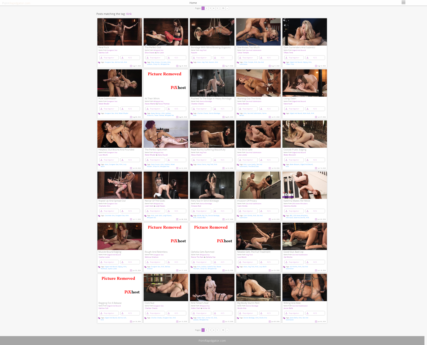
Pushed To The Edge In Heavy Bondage (211, 98)
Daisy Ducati (163, 155)
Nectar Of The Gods (155, 201)
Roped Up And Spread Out (112, 201)
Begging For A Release (110, 303)
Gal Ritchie (288, 257)
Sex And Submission (253, 50)
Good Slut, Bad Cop (293, 252)
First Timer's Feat (199, 303)
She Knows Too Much (248, 47)
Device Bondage (206, 101)
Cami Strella (242, 206)
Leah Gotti (149, 206)
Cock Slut (149, 303)
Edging (305, 62)
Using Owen (290, 98)
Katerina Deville (290, 206)
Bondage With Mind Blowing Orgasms (211, 47)
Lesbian (149, 64)
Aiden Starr (195, 308)
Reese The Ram (197, 257)
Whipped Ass (158, 50)
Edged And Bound (299, 50)
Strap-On (156, 64)
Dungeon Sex (112, 50)
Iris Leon (160, 53)
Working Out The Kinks (249, 98)
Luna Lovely (242, 155)
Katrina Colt (103, 53)
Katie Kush (288, 104)
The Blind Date (244, 149)
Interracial (289, 217)
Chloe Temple (243, 53)
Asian (199, 62)
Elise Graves (150, 53)
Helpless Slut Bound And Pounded (116, 149)
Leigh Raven (160, 206)
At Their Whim (152, 98)
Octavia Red (196, 206)
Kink (125, 62)
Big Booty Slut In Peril (248, 303)
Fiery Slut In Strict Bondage (205, 201)
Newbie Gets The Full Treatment (253, 252)
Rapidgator (109, 57)
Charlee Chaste (197, 104)
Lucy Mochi (103, 155)
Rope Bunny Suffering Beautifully (208, 149)
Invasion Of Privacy (247, 201)
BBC (291, 215)
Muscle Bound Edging (110, 252)
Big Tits (204, 215)
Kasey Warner (150, 104)
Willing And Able (292, 303)
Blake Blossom (290, 155)
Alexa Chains (196, 155)
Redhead (104, 269)
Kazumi (194, 53)
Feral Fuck (104, 47)
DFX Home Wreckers (300, 203)
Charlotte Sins (104, 206)
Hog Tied (203, 50)
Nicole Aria (242, 308)
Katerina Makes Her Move (297, 201)
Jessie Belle (288, 308)
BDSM (199, 215)
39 (223, 8)
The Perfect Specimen (156, 149)
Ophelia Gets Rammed (202, 252)
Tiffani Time (288, 53)
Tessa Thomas (164, 104)
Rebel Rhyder (104, 104)
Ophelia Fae (211, 257)
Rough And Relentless (156, 252)
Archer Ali (206, 308)
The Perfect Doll (153, 47)
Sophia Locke (104, 257)
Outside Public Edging (295, 149)
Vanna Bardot (243, 104)
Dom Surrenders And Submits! (299, 47)
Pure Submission (107, 98)
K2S (130, 57)
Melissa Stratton (151, 257)
